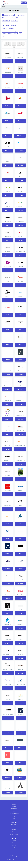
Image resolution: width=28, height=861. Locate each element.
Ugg (14, 847)
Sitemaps (14, 831)
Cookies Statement (14, 834)
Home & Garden (14, 20)
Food (20, 33)
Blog (14, 811)
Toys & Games (17, 30)
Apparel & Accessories (9, 15)
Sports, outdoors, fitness (7, 30)
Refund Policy (14, 829)
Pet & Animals (13, 25)
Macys (14, 845)
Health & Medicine (6, 20)
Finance (3, 36)
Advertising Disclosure (14, 813)
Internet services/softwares (8, 28)
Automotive (4, 17)
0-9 (14, 46)
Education (16, 33)
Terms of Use (14, 826)
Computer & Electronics (7, 33)
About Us (14, 806)
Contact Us (14, 808)
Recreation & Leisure (6, 23)
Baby (10, 17)
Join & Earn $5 (23, 2)
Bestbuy (14, 842)
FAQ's (14, 818)
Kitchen (18, 23)
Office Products (5, 25)
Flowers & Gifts (15, 17)
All (2, 15)
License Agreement (14, 816)
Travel (13, 23)
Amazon (14, 840)
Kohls (14, 850)
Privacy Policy (14, 824)
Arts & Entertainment (19, 15)
